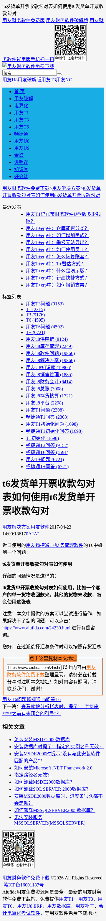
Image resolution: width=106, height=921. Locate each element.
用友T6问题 (45, 326)
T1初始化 (42, 438)
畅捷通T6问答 (47, 452)
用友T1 (21, 112)
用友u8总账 (44, 388)
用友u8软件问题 (50, 353)
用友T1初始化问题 (52, 424)
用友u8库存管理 (49, 346)
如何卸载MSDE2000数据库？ (44, 782)
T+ (35, 332)
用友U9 (21, 148)
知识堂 (21, 169)
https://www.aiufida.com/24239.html (36, 627)
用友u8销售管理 (49, 374)
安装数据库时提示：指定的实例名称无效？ (59, 746)
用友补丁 (84, 906)
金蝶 (19, 155)
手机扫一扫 (42, 59)
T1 (35, 309)
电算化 (21, 105)
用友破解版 (29, 79)
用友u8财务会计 (49, 381)
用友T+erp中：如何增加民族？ (57, 235)
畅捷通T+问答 (47, 466)
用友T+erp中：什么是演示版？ (57, 270)
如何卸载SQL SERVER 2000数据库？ (52, 789)
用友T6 (21, 126)
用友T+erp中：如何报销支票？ (57, 284)
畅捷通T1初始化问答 (54, 431)
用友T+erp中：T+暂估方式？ (55, 263)
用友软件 (40, 526)
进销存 (21, 162)
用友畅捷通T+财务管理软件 (54, 545)
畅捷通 (21, 133)
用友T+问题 (45, 459)
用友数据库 (59, 906)
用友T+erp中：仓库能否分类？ (57, 228)
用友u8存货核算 (49, 395)
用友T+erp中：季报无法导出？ (57, 242)
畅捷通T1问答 (47, 417)
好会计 (21, 176)
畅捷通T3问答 (47, 445)
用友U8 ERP (29, 906)
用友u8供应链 (47, 339)
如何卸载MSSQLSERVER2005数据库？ (54, 810)
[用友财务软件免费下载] (28, 66)
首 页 (19, 91)
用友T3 (48, 79)
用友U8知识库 (48, 367)
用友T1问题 (45, 409)
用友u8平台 (44, 402)
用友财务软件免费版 (23, 20)
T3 (35, 314)
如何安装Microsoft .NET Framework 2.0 (53, 767)
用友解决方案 (66, 188)
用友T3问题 (45, 303)
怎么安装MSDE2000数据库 (42, 739)
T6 (35, 320)
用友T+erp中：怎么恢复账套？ (57, 256)
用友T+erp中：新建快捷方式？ (57, 277)
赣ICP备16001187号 (24, 884)
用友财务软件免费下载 (25, 188)
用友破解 (23, 98)
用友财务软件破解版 (67, 20)
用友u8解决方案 (50, 360)
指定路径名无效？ (33, 774)
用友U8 (10, 79)
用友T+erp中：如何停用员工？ (57, 249)
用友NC (64, 79)
